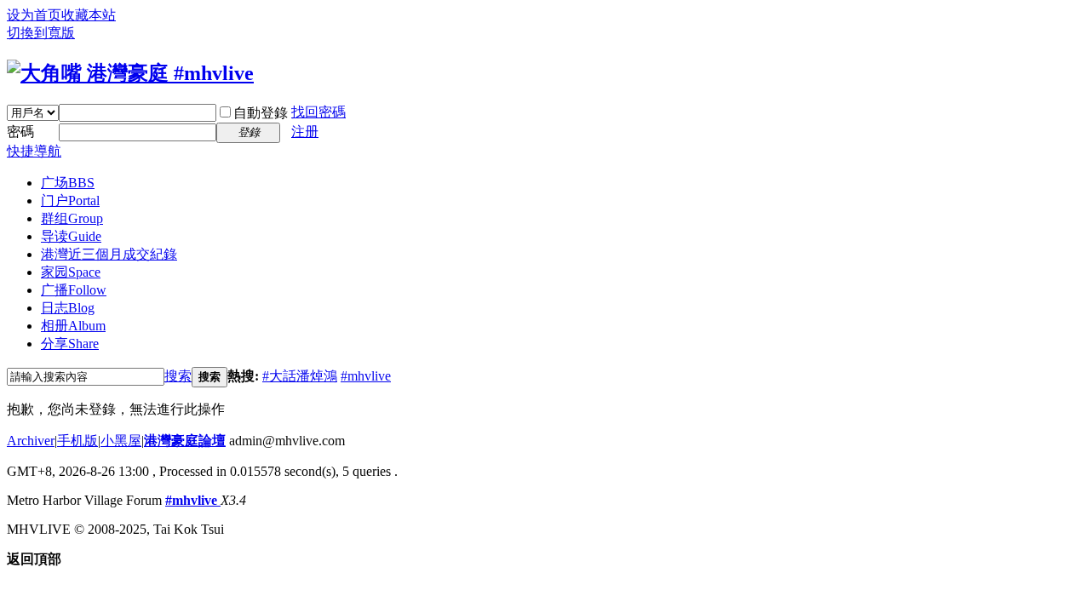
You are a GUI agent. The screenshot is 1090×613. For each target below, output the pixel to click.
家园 (70, 272)
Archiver (30, 440)
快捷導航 (34, 151)
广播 (73, 290)
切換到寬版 (41, 33)
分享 (70, 343)
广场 (68, 182)
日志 (68, 308)
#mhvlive (366, 376)
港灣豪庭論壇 (185, 440)
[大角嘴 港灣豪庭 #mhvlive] (130, 73)
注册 (304, 131)
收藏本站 (88, 15)
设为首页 (34, 15)
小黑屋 (120, 440)
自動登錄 (260, 113)
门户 (70, 200)
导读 (71, 236)
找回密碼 (318, 112)
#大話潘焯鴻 (299, 376)
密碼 (20, 131)
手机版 (77, 440)
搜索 (178, 376)
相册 (73, 325)
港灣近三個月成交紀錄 (109, 254)
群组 (72, 218)
